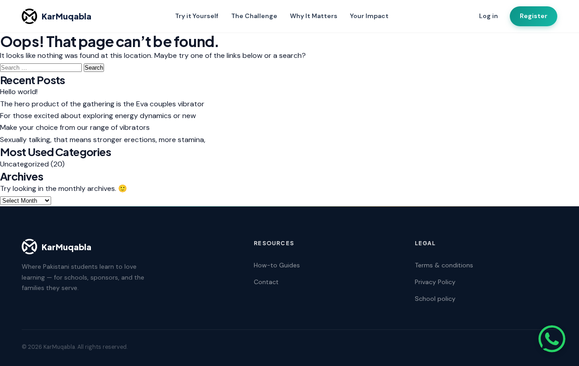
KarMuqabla (66, 16)
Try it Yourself (196, 16)
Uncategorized (24, 164)
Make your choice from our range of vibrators (75, 127)
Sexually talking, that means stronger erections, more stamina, (102, 139)
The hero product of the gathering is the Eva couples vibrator (102, 104)
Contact (266, 282)
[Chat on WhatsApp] (551, 338)
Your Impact (369, 16)
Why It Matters (313, 16)
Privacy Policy (435, 282)
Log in (488, 16)
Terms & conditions (444, 265)
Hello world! (19, 91)
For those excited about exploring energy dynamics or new (98, 115)
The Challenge (254, 16)
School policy (435, 299)
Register (533, 16)
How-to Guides (277, 265)
